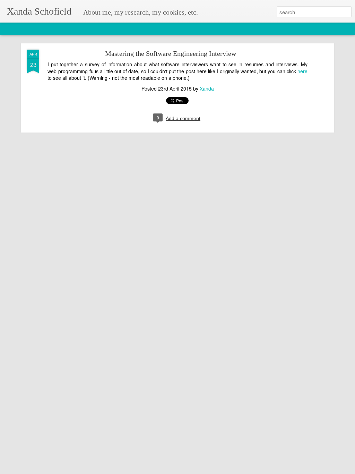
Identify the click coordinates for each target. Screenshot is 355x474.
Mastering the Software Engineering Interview (170, 53)
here (302, 71)
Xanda (207, 88)
